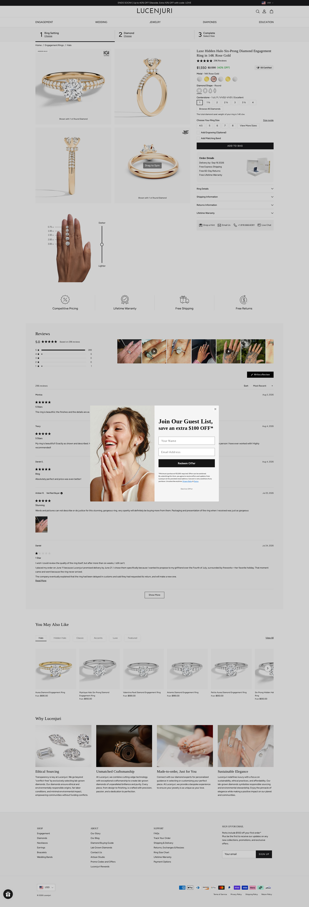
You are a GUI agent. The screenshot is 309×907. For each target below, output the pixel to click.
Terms (196, 481)
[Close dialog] (215, 409)
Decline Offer (187, 489)
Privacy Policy (187, 481)
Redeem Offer (187, 463)
